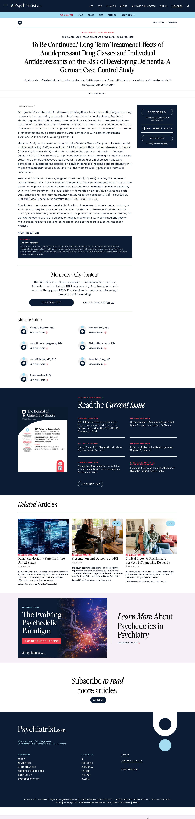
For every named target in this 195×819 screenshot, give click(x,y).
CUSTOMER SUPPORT (29, 779)
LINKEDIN (86, 771)
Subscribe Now (51, 302)
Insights (111, 6)
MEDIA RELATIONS (27, 767)
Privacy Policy (29, 800)
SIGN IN (125, 754)
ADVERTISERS (24, 763)
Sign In (163, 6)
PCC (100, 6)
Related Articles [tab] (96, 94)
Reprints (112, 15)
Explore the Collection (127, 643)
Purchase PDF (66, 15)
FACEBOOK (87, 763)
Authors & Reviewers (144, 6)
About (123, 6)
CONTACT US (25, 775)
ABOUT (21, 759)
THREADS (86, 775)
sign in (153, 117)
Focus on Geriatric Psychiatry (99, 37)
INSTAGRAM (88, 767)
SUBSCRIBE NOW (129, 769)
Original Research (71, 37)
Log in (110, 302)
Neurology (158, 22)
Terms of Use (42, 800)
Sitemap (136, 803)
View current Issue (90, 484)
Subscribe (177, 6)
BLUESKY (86, 779)
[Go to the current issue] (42, 471)
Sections (127, 15)
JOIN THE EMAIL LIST (131, 760)
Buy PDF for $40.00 (157, 112)
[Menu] (6, 6)
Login (165, 143)
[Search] (188, 6)
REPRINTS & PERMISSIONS (31, 771)
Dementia (172, 22)
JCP (91, 6)
